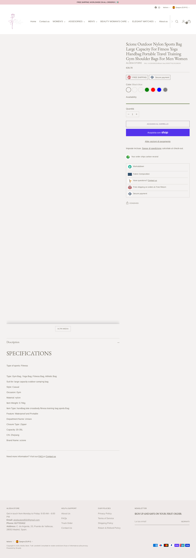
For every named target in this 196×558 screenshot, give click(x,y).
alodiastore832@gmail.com (26, 520)
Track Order (67, 523)
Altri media (62, 329)
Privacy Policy (105, 513)
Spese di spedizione (152, 148)
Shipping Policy (105, 523)
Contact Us (66, 528)
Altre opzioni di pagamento (158, 141)
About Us (65, 513)
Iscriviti (185, 522)
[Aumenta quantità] (136, 114)
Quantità (130, 109)
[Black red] (134, 89)
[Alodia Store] (17, 21)
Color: (134, 84)
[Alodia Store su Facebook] (156, 7)
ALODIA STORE (134, 63)
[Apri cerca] (176, 21)
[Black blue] (128, 89)
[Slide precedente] (181, 491)
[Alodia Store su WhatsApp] (159, 7)
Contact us (51, 456)
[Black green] (140, 89)
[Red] (153, 89)
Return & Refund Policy (109, 528)
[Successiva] (172, 21)
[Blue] (159, 89)
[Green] (146, 89)
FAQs (64, 518)
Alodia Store (24, 546)
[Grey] (165, 89)
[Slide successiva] (187, 491)
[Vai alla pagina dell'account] (182, 21)
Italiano (165, 7)
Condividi (134, 203)
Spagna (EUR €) (182, 7)
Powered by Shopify (14, 548)
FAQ (40, 456)
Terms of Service (106, 518)
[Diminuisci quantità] (128, 114)
